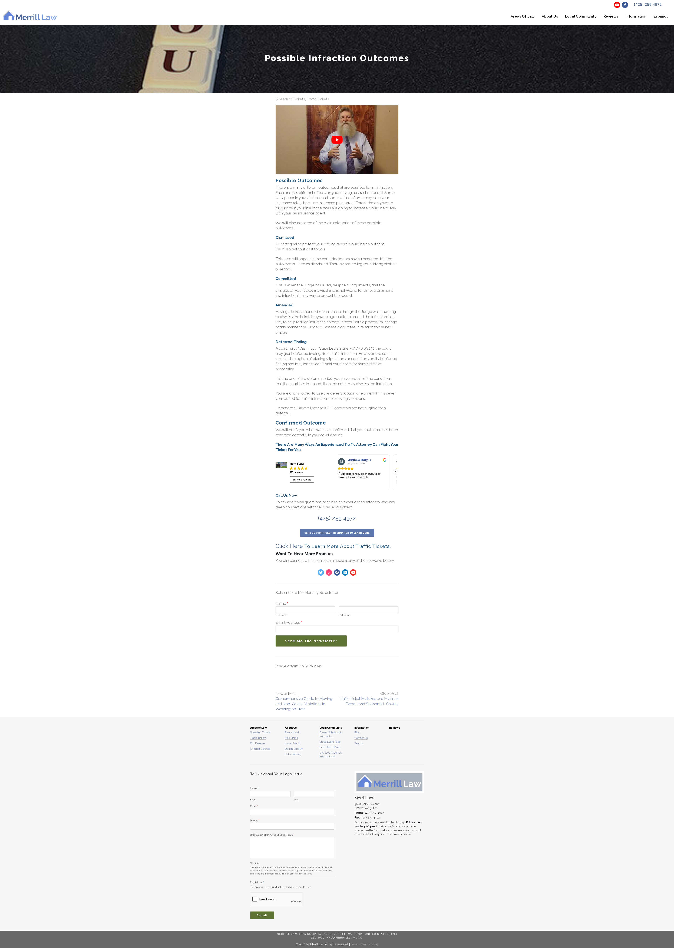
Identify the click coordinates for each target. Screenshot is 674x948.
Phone (254, 820)
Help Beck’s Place (330, 747)
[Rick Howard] (337, 572)
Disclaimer (257, 882)
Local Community (580, 16)
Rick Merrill (291, 737)
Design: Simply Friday (364, 944)
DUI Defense (257, 743)
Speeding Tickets (290, 99)
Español (660, 16)
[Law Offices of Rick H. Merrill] (329, 572)
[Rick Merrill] (345, 572)
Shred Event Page (330, 741)
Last (341, 615)
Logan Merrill (292, 743)
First (278, 615)
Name (282, 603)
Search (358, 743)
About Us (550, 16)
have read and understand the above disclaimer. (283, 887)
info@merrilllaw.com (344, 937)
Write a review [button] (302, 479)
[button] (395, 472)
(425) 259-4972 (374, 812)
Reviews (610, 16)
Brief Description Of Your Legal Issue (272, 834)
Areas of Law (523, 16)
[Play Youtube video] (337, 139)
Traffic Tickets (318, 99)
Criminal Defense (260, 748)
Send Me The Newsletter (311, 641)
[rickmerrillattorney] (321, 572)
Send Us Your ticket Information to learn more (337, 532)
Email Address (289, 622)
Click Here (289, 546)
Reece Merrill (292, 732)
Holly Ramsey (293, 754)
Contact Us (361, 737)
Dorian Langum (294, 748)
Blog (357, 732)
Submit (262, 915)
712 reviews (296, 472)
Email (254, 806)
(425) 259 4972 (648, 4)
